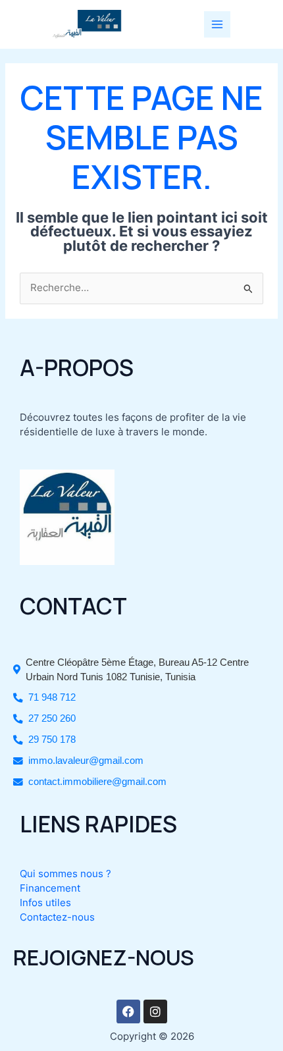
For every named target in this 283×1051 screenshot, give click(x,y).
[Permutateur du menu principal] (217, 24)
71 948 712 (52, 697)
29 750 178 (52, 739)
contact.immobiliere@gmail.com (97, 781)
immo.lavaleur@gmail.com (85, 760)
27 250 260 (52, 718)
